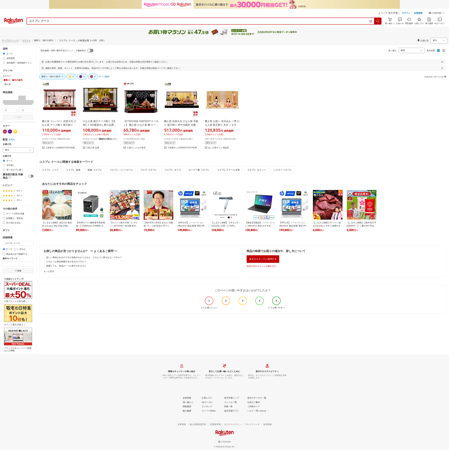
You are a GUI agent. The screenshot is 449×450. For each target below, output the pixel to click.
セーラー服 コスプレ (199, 170)
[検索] (377, 21)
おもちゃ (26, 40)
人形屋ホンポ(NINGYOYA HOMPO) (61, 148)
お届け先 (7, 144)
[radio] (4, 53)
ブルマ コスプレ (148, 170)
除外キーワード (10, 258)
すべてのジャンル (10, 40)
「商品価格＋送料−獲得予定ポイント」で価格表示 (62, 50)
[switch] (31, 176)
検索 (19, 117)
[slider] (3, 104)
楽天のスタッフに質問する (263, 259)
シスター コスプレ (282, 170)
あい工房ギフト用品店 (218, 148)
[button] (437, 13)
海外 (13, 139)
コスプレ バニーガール (121, 170)
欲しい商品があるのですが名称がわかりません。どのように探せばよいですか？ (84, 257)
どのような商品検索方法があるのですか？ (66, 261)
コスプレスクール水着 (228, 170)
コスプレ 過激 (73, 170)
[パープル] (10, 131)
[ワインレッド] (5, 131)
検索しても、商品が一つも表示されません (66, 266)
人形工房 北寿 (92, 148)
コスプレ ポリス (172, 170)
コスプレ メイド (50, 170)
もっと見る (49, 271)
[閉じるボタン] (442, 62)
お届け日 (7, 156)
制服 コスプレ (95, 170)
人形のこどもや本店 (136, 148)
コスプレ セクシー (256, 170)
